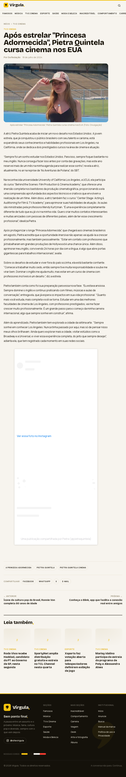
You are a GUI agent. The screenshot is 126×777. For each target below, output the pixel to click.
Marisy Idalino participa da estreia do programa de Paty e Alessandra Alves (108, 660)
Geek (73, 731)
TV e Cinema (31, 13)
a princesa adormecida (19, 567)
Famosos (7, 13)
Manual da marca (106, 726)
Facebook (28, 581)
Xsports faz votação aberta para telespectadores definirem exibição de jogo (77, 662)
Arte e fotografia (79, 737)
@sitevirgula (17, 740)
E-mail (65, 581)
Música (19, 13)
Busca (101, 721)
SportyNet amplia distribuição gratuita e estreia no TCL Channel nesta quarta (46, 660)
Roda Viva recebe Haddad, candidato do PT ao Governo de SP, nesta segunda (16, 660)
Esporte (45, 13)
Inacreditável (87, 13)
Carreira (75, 721)
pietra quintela (46, 567)
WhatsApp (44, 581)
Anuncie (102, 716)
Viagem (74, 726)
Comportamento (107, 13)
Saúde (55, 13)
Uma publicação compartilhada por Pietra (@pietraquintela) (56, 539)
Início (7, 24)
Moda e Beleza (69, 13)
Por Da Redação (12, 57)
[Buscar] (119, 5)
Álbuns (74, 742)
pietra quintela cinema (73, 567)
